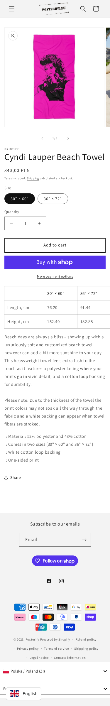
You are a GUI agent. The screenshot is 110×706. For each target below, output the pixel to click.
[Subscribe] (84, 540)
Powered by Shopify (55, 639)
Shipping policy (86, 648)
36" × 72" (53, 198)
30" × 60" (20, 198)
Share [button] (15, 477)
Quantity (11, 211)
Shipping (33, 178)
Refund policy (86, 639)
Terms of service (56, 648)
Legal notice (39, 658)
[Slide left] (42, 138)
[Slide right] (68, 138)
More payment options (55, 276)
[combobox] (55, 671)
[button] (11, 8)
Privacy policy (28, 648)
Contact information (70, 658)
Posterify (32, 639)
